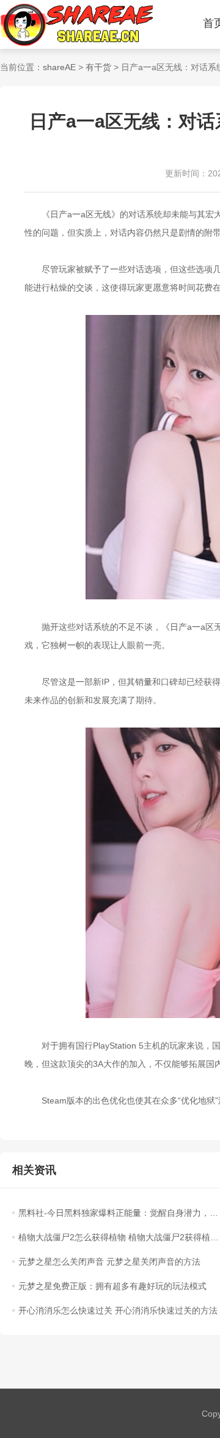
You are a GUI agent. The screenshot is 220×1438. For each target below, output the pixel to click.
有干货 (98, 67)
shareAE (59, 67)
